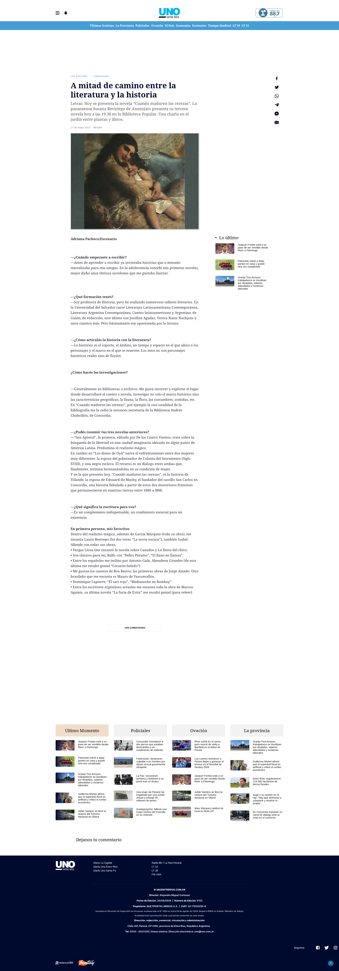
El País (169, 25)
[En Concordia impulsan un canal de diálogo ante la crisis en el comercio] (256, 816)
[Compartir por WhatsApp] (276, 96)
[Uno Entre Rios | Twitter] (326, 947)
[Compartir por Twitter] (276, 87)
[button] (58, 13)
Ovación (157, 25)
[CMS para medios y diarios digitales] (64, 963)
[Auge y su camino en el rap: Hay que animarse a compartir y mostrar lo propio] (256, 799)
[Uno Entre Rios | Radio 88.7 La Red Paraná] (268, 13)
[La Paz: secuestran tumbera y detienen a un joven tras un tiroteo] (140, 779)
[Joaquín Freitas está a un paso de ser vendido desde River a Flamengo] (241, 248)
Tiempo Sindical (219, 25)
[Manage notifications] (331, 963)
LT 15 (245, 25)
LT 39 (236, 25)
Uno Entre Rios (79, 76)
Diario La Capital (102, 862)
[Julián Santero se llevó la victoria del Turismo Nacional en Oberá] (82, 815)
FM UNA (156, 874)
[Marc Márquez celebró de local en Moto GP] (198, 812)
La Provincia (125, 25)
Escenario (199, 25)
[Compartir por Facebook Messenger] (276, 113)
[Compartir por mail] (276, 122)
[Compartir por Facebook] (276, 78)
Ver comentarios (135, 628)
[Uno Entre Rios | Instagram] (335, 947)
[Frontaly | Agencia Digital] (84, 963)
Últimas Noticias (102, 25)
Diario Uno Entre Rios (105, 866)
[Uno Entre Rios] (169, 13)
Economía (183, 25)
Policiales (142, 25)
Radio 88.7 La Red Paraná (167, 862)
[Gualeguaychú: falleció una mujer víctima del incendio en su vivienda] (140, 813)
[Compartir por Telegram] (276, 104)
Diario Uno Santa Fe (104, 870)
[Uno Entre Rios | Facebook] (317, 947)
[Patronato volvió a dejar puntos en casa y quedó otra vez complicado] (241, 265)
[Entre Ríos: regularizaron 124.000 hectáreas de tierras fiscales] (256, 782)
